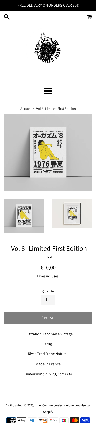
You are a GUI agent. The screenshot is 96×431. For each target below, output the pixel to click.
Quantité (48, 291)
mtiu (38, 405)
